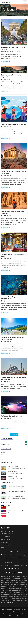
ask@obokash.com (9, 565)
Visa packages (5, 542)
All (1, 442)
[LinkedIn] (9, 569)
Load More (14, 434)
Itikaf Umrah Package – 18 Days (16, 491)
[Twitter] (5, 569)
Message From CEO (7, 534)
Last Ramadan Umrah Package (16, 496)
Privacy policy (12, 613)
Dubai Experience (12, 476)
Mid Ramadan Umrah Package (16, 486)
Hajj (2, 454)
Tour (2, 459)
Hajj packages (5, 539)
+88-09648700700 (9, 562)
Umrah (3, 452)
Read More (10, 602)
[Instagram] (19, 569)
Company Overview (7, 531)
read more (4, 61)
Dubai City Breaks (12, 471)
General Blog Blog (5, 444)
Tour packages (6, 545)
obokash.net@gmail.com (20, 565)
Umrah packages (6, 536)
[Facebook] (2, 569)
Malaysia (10, 505)
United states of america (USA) (16, 511)
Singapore (10, 516)
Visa (2, 456)
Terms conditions (21, 613)
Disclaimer (5, 613)
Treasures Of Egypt (13, 466)
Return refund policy (14, 615)
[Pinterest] (16, 569)
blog (2, 547)
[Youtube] (12, 569)
